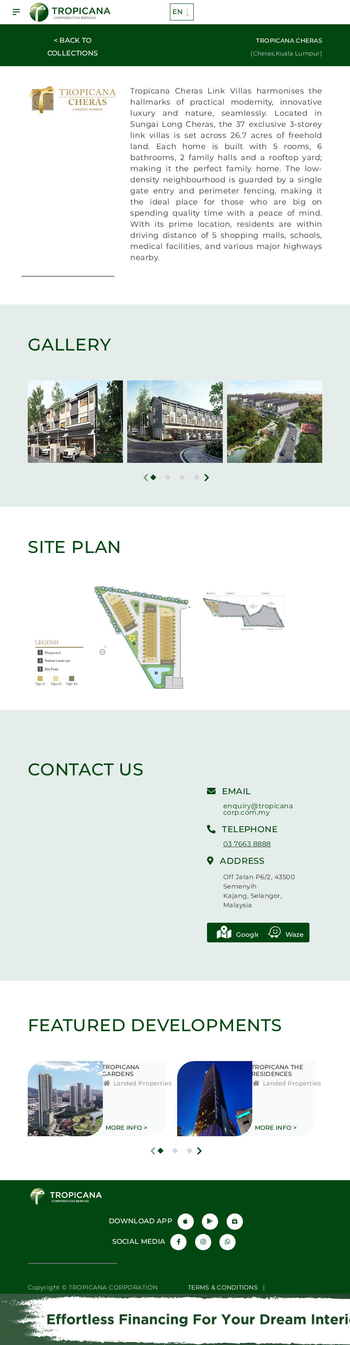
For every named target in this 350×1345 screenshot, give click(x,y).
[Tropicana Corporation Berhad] (71, 12)
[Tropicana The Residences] (203, 1098)
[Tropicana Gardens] (54, 1098)
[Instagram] (203, 1242)
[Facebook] (178, 1242)
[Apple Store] (186, 1221)
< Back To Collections (72, 46)
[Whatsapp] (227, 1242)
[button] (153, 477)
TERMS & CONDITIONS (223, 1287)
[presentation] (146, 478)
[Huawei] (235, 1221)
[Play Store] (210, 1221)
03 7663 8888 (247, 844)
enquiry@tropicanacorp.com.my (258, 809)
